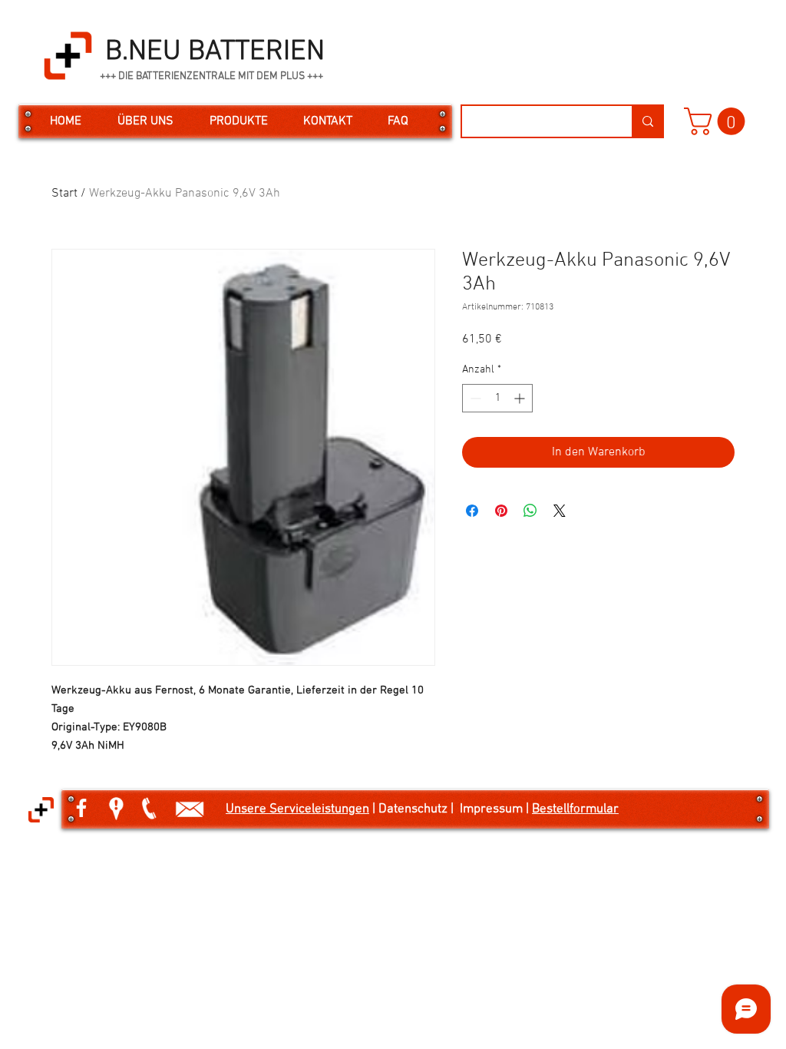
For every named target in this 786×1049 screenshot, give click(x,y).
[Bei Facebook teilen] (472, 510)
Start (64, 193)
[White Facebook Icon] (81, 808)
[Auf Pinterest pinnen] (501, 510)
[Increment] (520, 398)
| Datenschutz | (414, 809)
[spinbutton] (497, 398)
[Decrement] (474, 398)
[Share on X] (559, 510)
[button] (717, 121)
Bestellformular (575, 809)
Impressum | (496, 809)
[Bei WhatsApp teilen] (530, 510)
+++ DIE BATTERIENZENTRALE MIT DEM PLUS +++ (211, 76)
